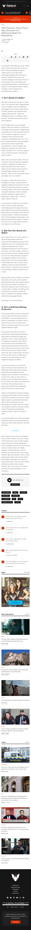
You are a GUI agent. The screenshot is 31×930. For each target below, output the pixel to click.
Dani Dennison (6, 492)
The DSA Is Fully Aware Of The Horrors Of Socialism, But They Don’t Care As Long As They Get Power (15, 829)
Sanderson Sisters (7, 502)
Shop (3, 572)
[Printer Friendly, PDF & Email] (28, 57)
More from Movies (7, 614)
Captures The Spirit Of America (15, 700)
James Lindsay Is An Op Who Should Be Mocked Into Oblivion (15, 859)
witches (17, 502)
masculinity (15, 495)
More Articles (15, 484)
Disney (15, 492)
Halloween (23, 492)
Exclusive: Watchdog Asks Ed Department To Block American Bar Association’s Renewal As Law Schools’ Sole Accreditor (14, 798)
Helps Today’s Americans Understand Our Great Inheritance (14, 670)
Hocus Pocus (5, 495)
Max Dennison (6, 499)
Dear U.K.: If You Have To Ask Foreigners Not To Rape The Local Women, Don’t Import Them (15, 768)
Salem (20, 499)
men (14, 499)
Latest (3, 742)
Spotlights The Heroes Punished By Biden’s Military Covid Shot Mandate (14, 730)
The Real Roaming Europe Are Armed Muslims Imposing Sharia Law (14, 640)
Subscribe (15, 922)
